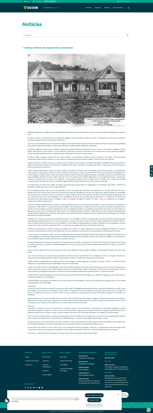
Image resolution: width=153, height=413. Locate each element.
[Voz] (151, 171)
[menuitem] (26, 1)
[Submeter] (127, 35)
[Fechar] (118, 394)
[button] (7, 401)
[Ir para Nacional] (30, 7)
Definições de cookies (94, 405)
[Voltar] (23, 47)
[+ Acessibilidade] (151, 175)
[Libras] (151, 167)
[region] (64, 400)
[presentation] (26, 1)
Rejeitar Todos (94, 400)
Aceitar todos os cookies (94, 395)
